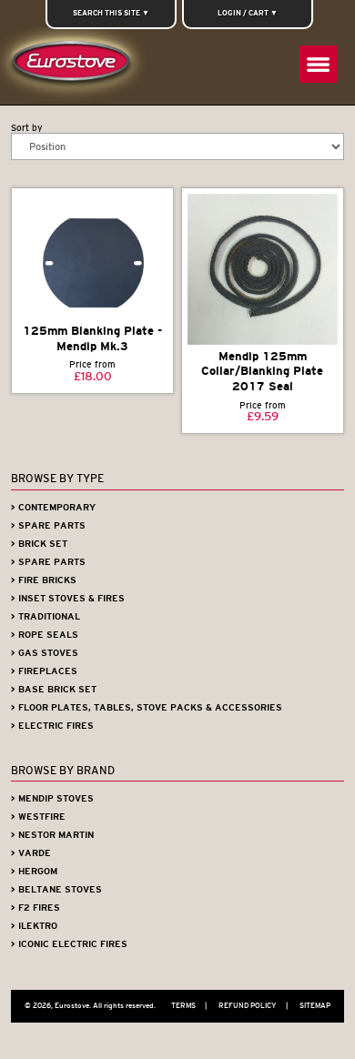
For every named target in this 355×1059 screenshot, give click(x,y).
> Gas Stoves (44, 653)
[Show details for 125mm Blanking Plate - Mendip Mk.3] (92, 256)
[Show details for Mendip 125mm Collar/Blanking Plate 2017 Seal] (263, 269)
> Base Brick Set (53, 689)
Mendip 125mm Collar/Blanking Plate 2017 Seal (262, 371)
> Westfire (38, 817)
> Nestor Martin (52, 835)
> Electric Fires (52, 726)
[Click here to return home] (74, 66)
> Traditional (45, 616)
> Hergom (34, 871)
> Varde (31, 853)
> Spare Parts (48, 525)
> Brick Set (39, 544)
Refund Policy (253, 1005)
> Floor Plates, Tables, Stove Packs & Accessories (146, 707)
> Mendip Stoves (52, 798)
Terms (189, 1005)
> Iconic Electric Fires (69, 944)
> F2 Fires (35, 908)
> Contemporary (53, 507)
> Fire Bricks (43, 580)
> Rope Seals (44, 635)
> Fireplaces (44, 671)
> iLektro (34, 926)
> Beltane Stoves (56, 889)
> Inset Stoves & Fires (68, 598)
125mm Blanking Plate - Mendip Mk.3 (92, 338)
